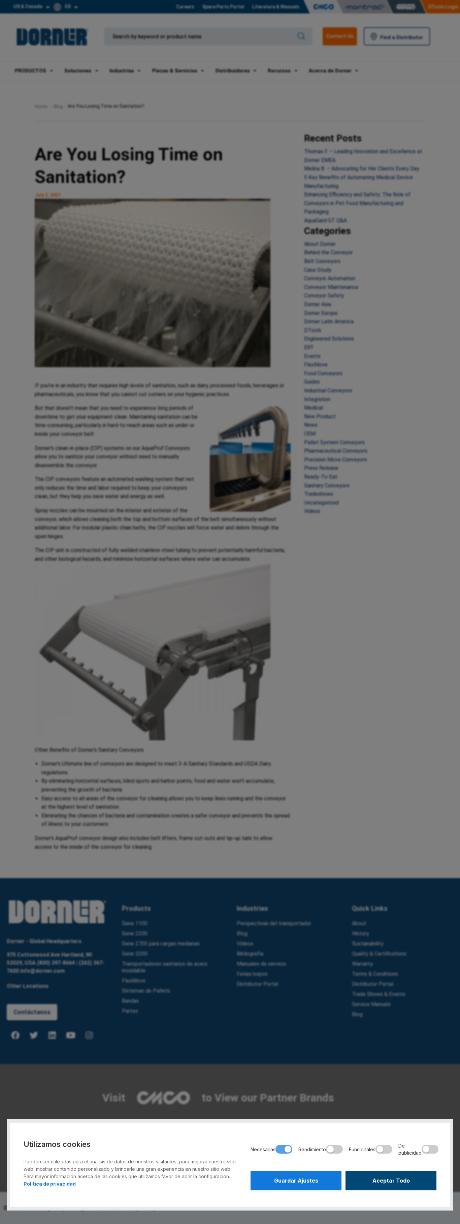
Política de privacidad (50, 1184)
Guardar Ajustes (296, 1180)
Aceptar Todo (391, 1180)
